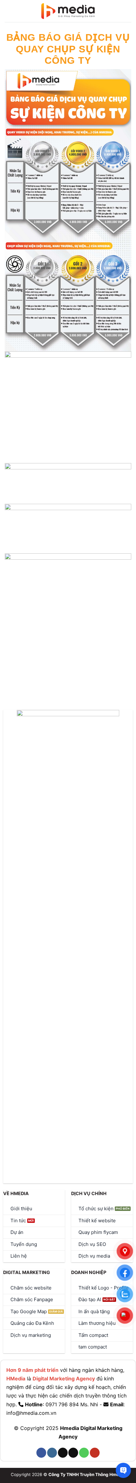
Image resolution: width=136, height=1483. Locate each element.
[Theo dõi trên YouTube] (95, 1453)
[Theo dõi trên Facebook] (41, 1453)
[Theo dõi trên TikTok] (63, 1453)
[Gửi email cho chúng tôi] (73, 1453)
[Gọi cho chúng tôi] (84, 1453)
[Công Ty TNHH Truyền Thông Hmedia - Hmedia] (68, 11)
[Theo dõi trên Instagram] (52, 1453)
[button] (8, 10)
